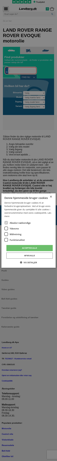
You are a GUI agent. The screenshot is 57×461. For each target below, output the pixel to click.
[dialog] (28, 230)
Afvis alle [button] (29, 255)
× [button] (51, 197)
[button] (28, 262)
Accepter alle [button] (29, 248)
